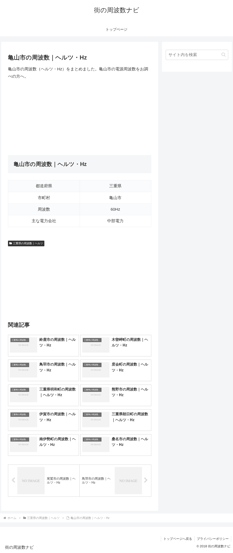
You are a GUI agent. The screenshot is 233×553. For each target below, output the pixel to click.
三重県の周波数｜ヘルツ (28, 243)
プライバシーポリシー (213, 539)
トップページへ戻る (177, 539)
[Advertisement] (79, 117)
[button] (224, 54)
